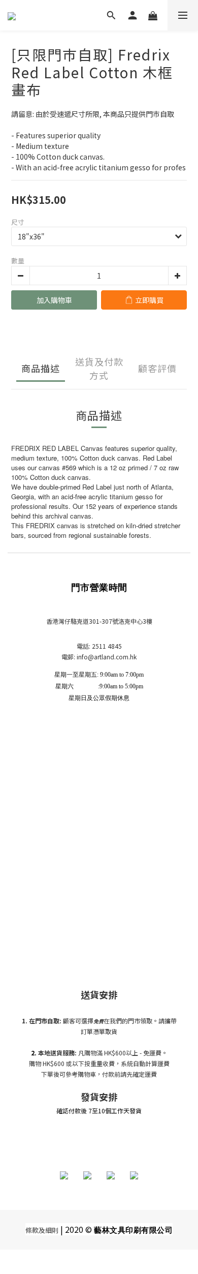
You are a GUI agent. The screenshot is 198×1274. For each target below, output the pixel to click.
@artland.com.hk (112, 656)
